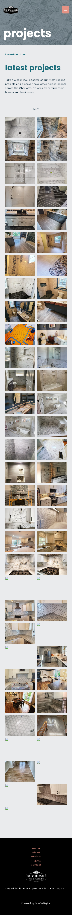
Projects (36, 860)
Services (36, 856)
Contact (36, 864)
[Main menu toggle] (65, 9)
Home (36, 848)
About (36, 852)
